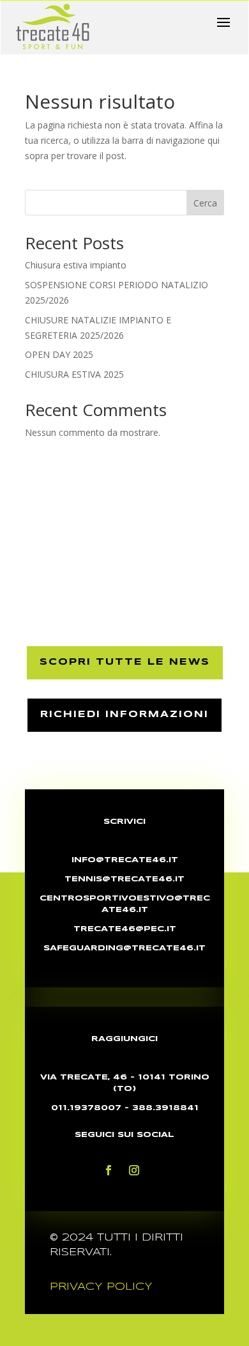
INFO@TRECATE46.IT (125, 859)
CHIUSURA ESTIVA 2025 (74, 374)
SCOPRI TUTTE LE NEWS (125, 662)
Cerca (205, 203)
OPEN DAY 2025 (59, 354)
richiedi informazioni (124, 714)
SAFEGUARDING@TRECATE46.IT (124, 948)
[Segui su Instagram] (134, 1170)
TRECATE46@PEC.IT (124, 928)
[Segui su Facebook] (108, 1170)
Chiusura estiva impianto (75, 265)
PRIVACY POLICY (101, 1287)
